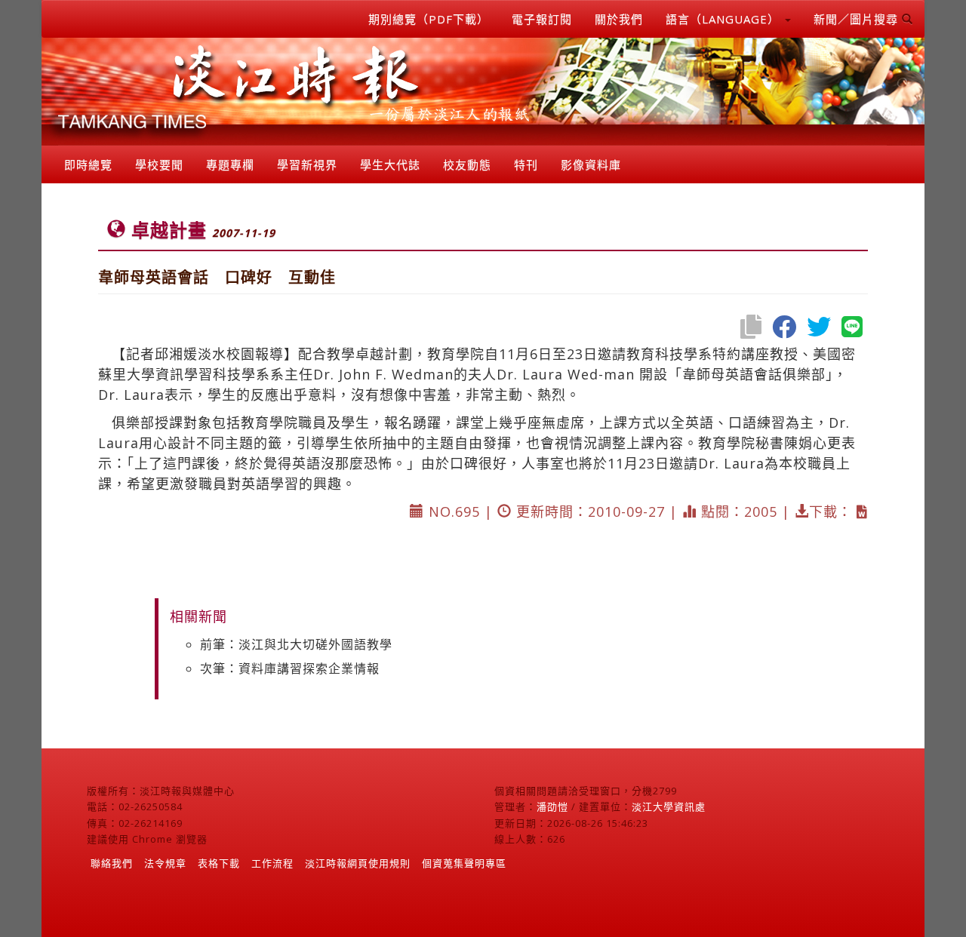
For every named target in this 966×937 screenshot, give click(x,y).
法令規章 (165, 863)
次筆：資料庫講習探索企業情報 (290, 668)
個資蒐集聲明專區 (464, 863)
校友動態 (467, 164)
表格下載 (219, 863)
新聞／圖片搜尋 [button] (858, 18)
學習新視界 (307, 164)
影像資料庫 (591, 164)
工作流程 (272, 863)
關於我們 (619, 18)
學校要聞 (159, 164)
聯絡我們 (112, 863)
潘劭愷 (552, 806)
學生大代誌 (390, 164)
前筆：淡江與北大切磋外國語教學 (296, 644)
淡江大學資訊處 (669, 806)
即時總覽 (88, 164)
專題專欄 (230, 164)
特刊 (526, 164)
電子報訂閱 (542, 18)
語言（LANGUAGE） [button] (724, 18)
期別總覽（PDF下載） (428, 18)
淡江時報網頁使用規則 (358, 863)
